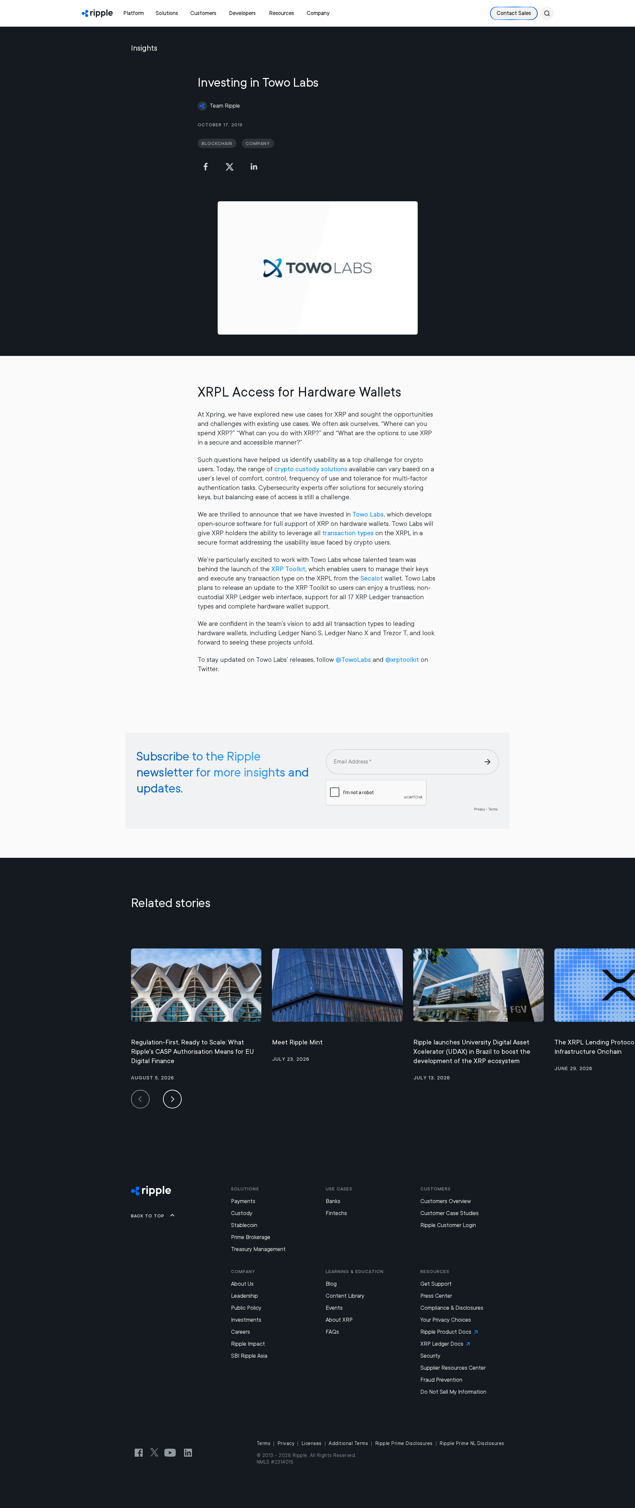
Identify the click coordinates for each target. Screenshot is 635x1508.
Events (334, 1308)
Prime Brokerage (250, 1237)
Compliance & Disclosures (451, 1308)
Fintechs (336, 1213)
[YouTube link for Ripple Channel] (171, 1452)
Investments (246, 1320)
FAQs (332, 1332)
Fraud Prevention (441, 1380)
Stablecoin (244, 1225)
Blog (331, 1284)
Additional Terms (348, 1443)
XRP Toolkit (288, 569)
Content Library (345, 1296)
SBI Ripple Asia (249, 1356)
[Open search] (547, 13)
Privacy (286, 1443)
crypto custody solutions (310, 469)
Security (430, 1356)
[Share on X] (230, 167)
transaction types (348, 533)
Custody (241, 1213)
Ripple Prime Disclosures (404, 1443)
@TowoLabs (353, 660)
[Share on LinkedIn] (254, 167)
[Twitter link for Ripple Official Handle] (156, 1452)
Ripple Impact (248, 1344)
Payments (243, 1201)
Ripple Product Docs (445, 1332)
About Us (242, 1284)
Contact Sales (514, 13)
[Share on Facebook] (206, 167)
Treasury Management (258, 1249)
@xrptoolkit (402, 660)
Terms (264, 1443)
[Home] (97, 13)
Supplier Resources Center (453, 1368)
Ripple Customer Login (448, 1225)
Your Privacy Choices (445, 1320)
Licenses (312, 1443)
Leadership (244, 1296)
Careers (240, 1332)
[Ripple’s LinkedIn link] (188, 1452)
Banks (333, 1201)
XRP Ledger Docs (441, 1344)
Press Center (436, 1296)
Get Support (436, 1284)
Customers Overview (445, 1201)
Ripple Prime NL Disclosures (472, 1443)
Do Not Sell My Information (453, 1392)
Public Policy (246, 1308)
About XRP (339, 1320)
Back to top (147, 1215)
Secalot (371, 578)
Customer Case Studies (449, 1213)
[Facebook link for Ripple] (140, 1452)
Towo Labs (368, 514)
